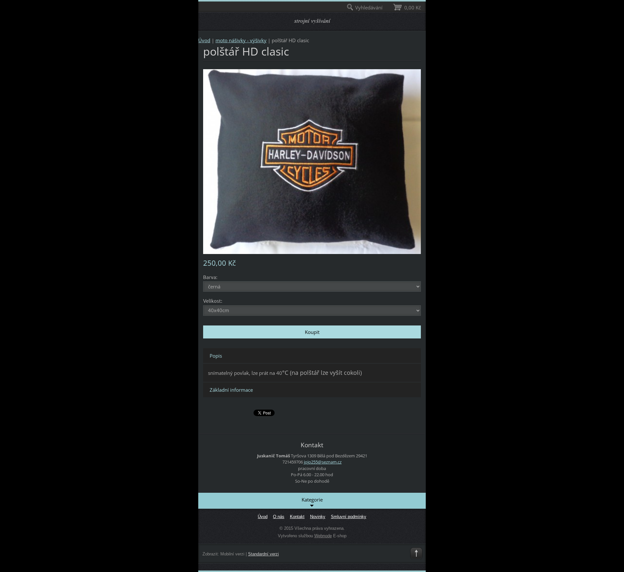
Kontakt (297, 516)
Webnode (323, 535)
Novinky (317, 516)
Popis (216, 355)
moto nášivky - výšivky (240, 40)
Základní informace (231, 390)
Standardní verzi (263, 554)
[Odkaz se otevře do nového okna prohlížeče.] (312, 161)
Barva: (210, 277)
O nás (278, 516)
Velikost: (212, 301)
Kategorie (312, 499)
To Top (416, 553)
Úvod (204, 40)
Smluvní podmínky (348, 516)
